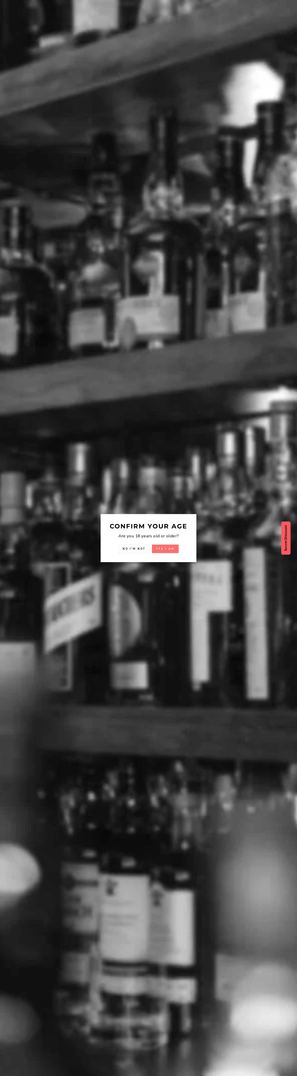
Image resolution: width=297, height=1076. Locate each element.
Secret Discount (286, 538)
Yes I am (165, 548)
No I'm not (134, 548)
